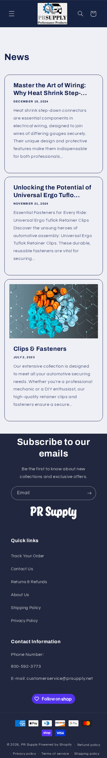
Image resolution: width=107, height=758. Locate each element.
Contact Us (22, 569)
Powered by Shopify (55, 744)
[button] (11, 13)
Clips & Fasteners (39, 349)
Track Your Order (27, 556)
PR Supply (29, 744)
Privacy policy (24, 753)
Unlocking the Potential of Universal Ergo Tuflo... (52, 191)
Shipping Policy (26, 608)
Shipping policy (86, 753)
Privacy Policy (24, 621)
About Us (20, 595)
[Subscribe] (89, 493)
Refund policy (88, 744)
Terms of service (55, 753)
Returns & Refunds (29, 582)
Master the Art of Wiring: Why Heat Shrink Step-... (50, 89)
